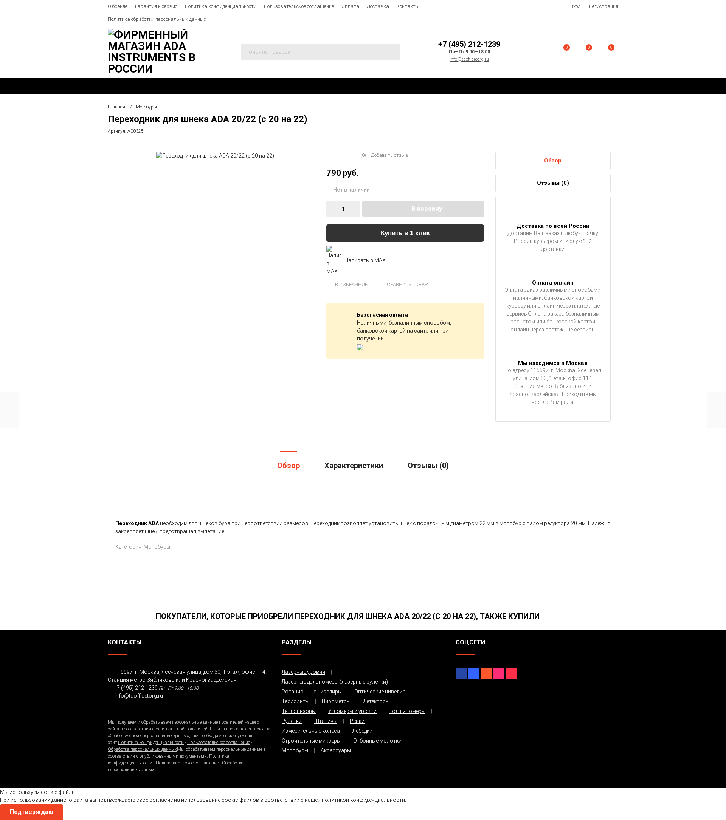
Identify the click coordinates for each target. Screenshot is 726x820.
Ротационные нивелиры (312, 691)
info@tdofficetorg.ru (469, 59)
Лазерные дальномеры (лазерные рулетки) (335, 682)
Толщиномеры (407, 711)
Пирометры (336, 701)
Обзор (553, 160)
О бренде (117, 6)
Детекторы (376, 701)
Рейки (357, 721)
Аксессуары (336, 750)
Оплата (350, 6)
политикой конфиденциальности (363, 800)
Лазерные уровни (303, 672)
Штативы (325, 721)
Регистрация (603, 6)
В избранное (351, 284)
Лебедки (362, 731)
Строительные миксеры (311, 741)
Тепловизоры (299, 711)
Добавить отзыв (389, 155)
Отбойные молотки (377, 741)
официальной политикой (182, 729)
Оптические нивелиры (382, 691)
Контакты (408, 6)
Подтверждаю (31, 811)
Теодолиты (295, 701)
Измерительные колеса (311, 731)
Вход (575, 6)
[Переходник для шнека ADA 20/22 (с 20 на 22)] (215, 155)
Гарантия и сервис (156, 6)
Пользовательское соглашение (299, 6)
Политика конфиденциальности (220, 6)
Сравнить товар (407, 284)
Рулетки (292, 721)
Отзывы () (553, 182)
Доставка (378, 6)
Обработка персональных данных (142, 749)
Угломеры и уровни (352, 711)
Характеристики (353, 465)
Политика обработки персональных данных (157, 19)
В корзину (426, 208)
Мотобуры (157, 547)
